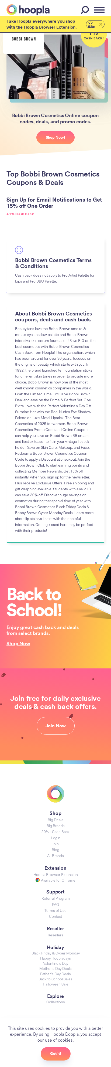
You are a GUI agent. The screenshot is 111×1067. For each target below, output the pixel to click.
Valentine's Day (55, 963)
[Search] (86, 10)
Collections (55, 1001)
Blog (55, 849)
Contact (55, 916)
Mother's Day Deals (55, 968)
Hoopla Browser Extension (55, 874)
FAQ (55, 904)
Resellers (55, 935)
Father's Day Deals (55, 973)
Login (55, 838)
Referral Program (55, 898)
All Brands (55, 855)
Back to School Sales (55, 978)
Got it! (55, 1053)
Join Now (56, 726)
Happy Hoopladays (55, 958)
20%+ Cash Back (55, 831)
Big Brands (56, 825)
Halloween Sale (55, 984)
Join (55, 843)
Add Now (91, 26)
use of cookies (59, 1040)
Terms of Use (55, 910)
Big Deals (55, 820)
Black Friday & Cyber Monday (56, 953)
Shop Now (18, 643)
